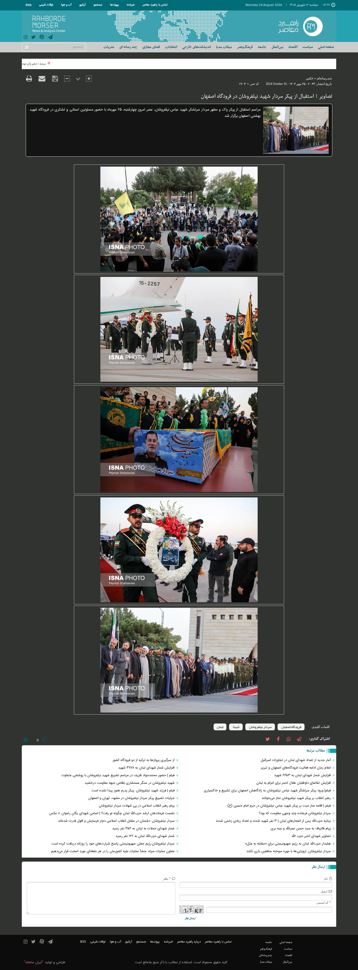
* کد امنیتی (323, 903)
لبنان (220, 727)
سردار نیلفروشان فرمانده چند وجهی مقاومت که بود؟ (295, 813)
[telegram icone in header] (50, 37)
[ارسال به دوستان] (42, 78)
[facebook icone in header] (278, 738)
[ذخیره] (55, 79)
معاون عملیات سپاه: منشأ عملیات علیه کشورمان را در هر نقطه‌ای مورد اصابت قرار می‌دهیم (113, 851)
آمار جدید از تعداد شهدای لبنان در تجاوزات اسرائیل (296, 760)
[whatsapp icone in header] (288, 738)
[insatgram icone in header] (26, 37)
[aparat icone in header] (41, 38)
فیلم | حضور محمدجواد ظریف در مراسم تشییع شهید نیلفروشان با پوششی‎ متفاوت (119, 775)
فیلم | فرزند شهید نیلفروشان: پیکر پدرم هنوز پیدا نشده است (133, 790)
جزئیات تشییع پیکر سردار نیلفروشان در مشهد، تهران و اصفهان (132, 798)
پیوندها (114, 5)
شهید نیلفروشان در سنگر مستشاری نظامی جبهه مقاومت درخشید (130, 783)
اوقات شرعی (46, 5)
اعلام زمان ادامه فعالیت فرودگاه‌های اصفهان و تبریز (296, 768)
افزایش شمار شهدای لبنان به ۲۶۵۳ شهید (303, 775)
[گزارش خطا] (25, 740)
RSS (28, 5)
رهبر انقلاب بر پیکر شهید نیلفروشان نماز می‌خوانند (297, 798)
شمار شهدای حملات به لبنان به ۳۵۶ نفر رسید (144, 828)
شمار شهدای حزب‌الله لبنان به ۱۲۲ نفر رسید (146, 836)
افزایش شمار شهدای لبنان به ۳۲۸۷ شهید (147, 768)
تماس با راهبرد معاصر (155, 5)
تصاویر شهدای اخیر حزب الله (311, 836)
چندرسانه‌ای (324, 78)
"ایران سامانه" (33, 962)
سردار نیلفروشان (260, 727)
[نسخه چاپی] (29, 79)
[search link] (26, 47)
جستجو (98, 5)
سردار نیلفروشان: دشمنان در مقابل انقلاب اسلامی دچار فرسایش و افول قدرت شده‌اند (117, 821)
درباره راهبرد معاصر (189, 941)
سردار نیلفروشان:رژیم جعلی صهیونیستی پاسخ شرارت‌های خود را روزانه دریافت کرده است (113, 844)
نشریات (109, 47)
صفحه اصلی (326, 47)
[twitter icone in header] (33, 37)
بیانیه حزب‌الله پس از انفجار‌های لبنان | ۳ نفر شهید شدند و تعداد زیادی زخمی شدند (274, 821)
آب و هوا (66, 5)
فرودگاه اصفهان (291, 727)
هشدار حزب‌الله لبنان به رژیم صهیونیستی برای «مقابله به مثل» (288, 844)
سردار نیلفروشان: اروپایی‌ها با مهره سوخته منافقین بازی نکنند (289, 851)
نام (326, 878)
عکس (309, 78)
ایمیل (324, 891)
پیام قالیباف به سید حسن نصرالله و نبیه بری (301, 828)
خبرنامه (131, 5)
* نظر (167, 878)
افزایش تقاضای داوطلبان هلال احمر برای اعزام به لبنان (294, 783)
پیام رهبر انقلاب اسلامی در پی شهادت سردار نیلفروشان (137, 806)
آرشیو (82, 5)
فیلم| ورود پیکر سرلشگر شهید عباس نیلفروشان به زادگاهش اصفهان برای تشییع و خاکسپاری (268, 790)
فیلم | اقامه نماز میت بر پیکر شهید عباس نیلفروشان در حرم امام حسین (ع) (279, 806)
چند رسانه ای (128, 47)
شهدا (236, 727)
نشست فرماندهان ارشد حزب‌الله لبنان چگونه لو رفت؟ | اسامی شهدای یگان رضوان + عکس (112, 813)
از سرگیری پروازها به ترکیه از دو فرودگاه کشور (144, 760)
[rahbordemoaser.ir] (303, 26)
